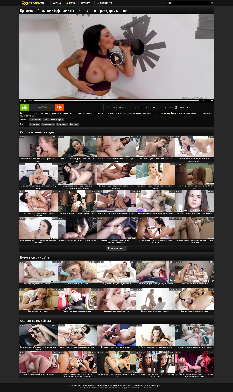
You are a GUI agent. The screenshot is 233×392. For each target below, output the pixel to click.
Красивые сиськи (48, 124)
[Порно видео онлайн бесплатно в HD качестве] (33, 3)
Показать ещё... (116, 248)
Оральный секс (62, 124)
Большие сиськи (35, 120)
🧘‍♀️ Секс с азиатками (104, 3)
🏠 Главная (57, 3)
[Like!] (24, 107)
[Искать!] (212, 3)
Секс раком (74, 124)
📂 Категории (71, 3)
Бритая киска (34, 124)
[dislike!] (59, 107)
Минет (46, 120)
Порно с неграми (57, 120)
